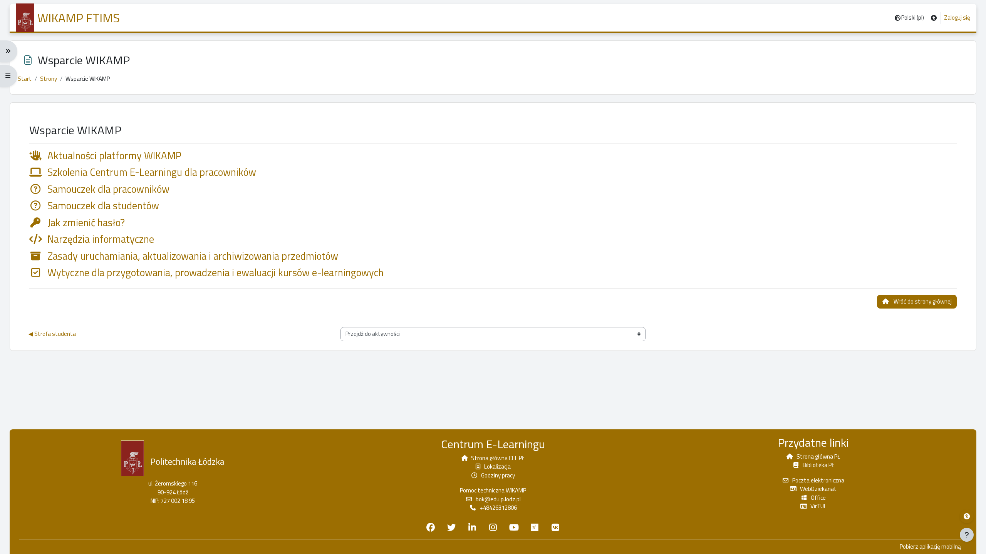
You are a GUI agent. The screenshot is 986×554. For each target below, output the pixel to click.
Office (818, 497)
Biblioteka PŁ (818, 465)
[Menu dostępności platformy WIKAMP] (967, 516)
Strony (48, 78)
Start (25, 78)
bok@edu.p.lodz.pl (498, 499)
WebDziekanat (818, 488)
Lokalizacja (497, 466)
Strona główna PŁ (818, 456)
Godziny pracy (498, 475)
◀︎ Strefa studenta (52, 333)
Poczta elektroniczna (818, 480)
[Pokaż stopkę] (967, 535)
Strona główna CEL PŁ (498, 458)
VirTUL (818, 506)
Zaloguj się (957, 17)
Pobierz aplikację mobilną (930, 546)
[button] (934, 18)
